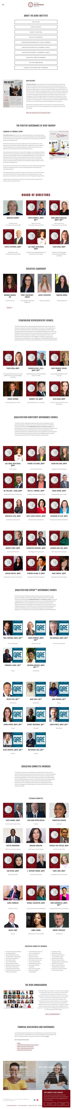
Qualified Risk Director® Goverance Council (36, 47)
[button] (3, 4)
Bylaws (19, 1043)
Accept (63, 1103)
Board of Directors (36, 32)
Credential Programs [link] (12, 1105)
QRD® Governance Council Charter (25, 1046)
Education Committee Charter (24, 1050)
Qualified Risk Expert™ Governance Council (36, 52)
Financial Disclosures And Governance (36, 67)
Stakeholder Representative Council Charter (28, 1044)
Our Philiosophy (36, 26)
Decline (49, 1103)
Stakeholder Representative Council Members (36, 42)
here (48, 1036)
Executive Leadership (36, 37)
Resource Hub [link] (41, 1105)
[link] (36, 4)
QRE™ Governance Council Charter (25, 1048)
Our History (36, 21)
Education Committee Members (36, 57)
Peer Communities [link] (22, 1105)
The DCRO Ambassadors (36, 62)
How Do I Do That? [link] (32, 1105)
